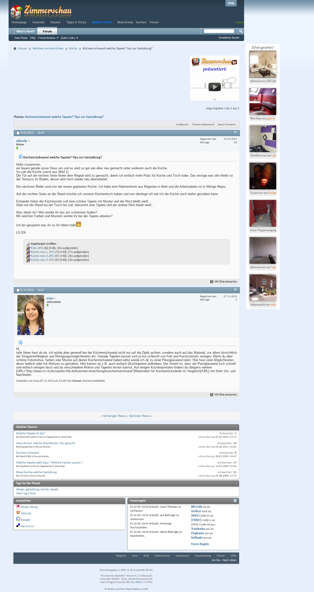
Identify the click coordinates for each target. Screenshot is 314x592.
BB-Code (196, 506)
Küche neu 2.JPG (42, 256)
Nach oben (229, 560)
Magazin (121, 555)
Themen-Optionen (202, 124)
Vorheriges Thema (114, 416)
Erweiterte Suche (229, 37)
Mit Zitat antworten (226, 282)
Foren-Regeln (200, 544)
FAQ (33, 37)
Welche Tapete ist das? (30, 433)
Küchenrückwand (27, 452)
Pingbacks (197, 533)
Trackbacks (198, 529)
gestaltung (32, 489)
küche (45, 489)
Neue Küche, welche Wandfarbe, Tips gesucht (45, 443)
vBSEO (138, 582)
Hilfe (233, 555)
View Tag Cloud (26, 493)
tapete (54, 489)
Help (231, 3)
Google (25, 520)
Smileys (196, 511)
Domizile (39, 22)
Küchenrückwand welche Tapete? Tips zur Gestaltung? (64, 117)
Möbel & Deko (102, 22)
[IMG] (194, 515)
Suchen (141, 22)
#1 (235, 132)
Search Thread (225, 124)
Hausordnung (203, 555)
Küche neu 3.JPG (42, 260)
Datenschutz (162, 555)
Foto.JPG (37, 248)
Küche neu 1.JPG (42, 252)
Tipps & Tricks (76, 22)
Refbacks (197, 537)
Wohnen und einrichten (48, 48)
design (20, 489)
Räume (56, 22)
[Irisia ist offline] (30, 315)
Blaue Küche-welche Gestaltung (36, 472)
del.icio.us (27, 526)
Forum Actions (46, 37)
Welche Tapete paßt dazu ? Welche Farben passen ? (49, 462)
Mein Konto (125, 22)
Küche (73, 48)
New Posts (21, 37)
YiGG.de (26, 513)
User (135, 555)
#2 (235, 289)
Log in (240, 22)
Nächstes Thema (139, 416)
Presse (221, 555)
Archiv (216, 560)
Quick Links (68, 37)
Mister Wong (29, 507)
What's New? (25, 31)
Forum (154, 22)
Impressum (182, 555)
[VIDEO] (196, 520)
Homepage (19, 22)
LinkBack (181, 124)
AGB (146, 555)
